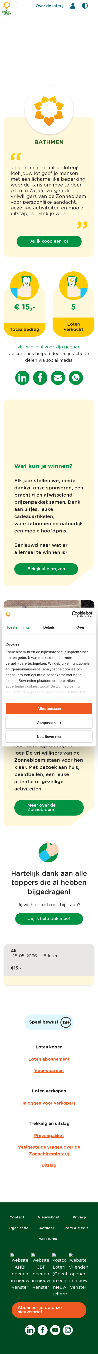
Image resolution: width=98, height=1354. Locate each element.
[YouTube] (55, 1330)
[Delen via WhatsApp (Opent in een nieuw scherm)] (76, 378)
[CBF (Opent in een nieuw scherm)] (40, 1272)
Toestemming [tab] (17, 627)
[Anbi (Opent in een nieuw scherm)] (19, 1272)
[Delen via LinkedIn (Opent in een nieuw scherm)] (22, 378)
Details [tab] (49, 627)
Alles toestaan (49, 709)
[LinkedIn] (30, 1330)
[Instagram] (68, 1330)
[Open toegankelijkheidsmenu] (85, 6)
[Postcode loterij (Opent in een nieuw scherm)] (59, 1275)
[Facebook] (43, 1330)
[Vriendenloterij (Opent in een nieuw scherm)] (78, 1272)
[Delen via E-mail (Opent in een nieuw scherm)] (58, 378)
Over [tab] (80, 627)
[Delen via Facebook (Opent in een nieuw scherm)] (40, 378)
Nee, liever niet (49, 737)
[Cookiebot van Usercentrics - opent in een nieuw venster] (72, 614)
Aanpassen (46, 723)
